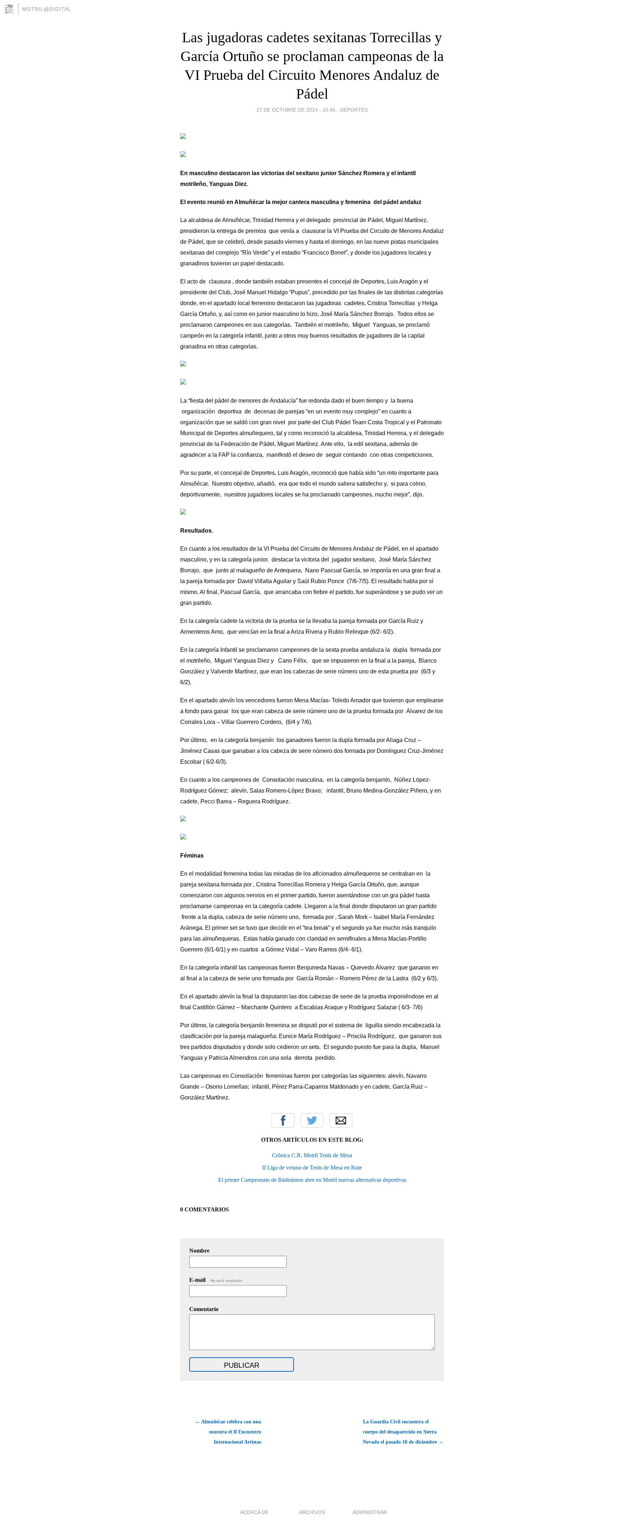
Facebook (283, 1120)
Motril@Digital (46, 9)
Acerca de (254, 1512)
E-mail (216, 1280)
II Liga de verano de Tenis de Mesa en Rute (312, 1167)
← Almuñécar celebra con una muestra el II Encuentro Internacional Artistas (228, 1432)
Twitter (312, 1120)
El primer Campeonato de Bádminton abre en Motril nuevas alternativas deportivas (312, 1180)
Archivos (312, 1512)
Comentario (203, 1309)
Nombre (199, 1251)
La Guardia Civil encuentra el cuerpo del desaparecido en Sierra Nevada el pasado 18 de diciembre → (403, 1432)
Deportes (354, 110)
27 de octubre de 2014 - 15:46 (295, 110)
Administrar (369, 1512)
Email (340, 1120)
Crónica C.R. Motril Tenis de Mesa (312, 1155)
